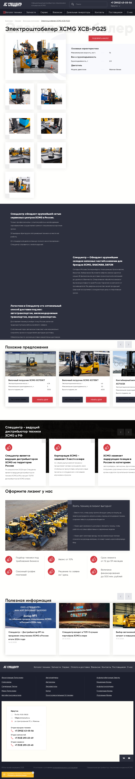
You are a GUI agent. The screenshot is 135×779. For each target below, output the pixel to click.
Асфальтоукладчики (105, 686)
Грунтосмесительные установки (59, 695)
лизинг (18, 399)
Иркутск (114, 6)
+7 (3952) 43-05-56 (121, 3)
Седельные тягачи (9, 686)
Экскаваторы (51, 686)
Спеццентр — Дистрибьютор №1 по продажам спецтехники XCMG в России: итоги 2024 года (28, 635)
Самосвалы (6, 682)
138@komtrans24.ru (22, 718)
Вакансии (57, 12)
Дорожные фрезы (104, 695)
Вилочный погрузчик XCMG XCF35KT (80, 380)
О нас (130, 12)
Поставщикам (115, 12)
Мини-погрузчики (9, 691)
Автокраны (50, 682)
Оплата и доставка (80, 667)
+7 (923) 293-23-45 (24, 745)
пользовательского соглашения (65, 767)
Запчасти (31, 12)
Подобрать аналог (100, 38)
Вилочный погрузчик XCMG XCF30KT (26, 380)
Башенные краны (104, 682)
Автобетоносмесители (11, 695)
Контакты (99, 12)
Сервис (44, 12)
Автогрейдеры (52, 678)
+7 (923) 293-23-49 (24, 738)
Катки (48, 691)
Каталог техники (13, 12)
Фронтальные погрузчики (12, 678)
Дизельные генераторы (78, 12)
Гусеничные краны (104, 691)
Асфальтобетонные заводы (108, 678)
